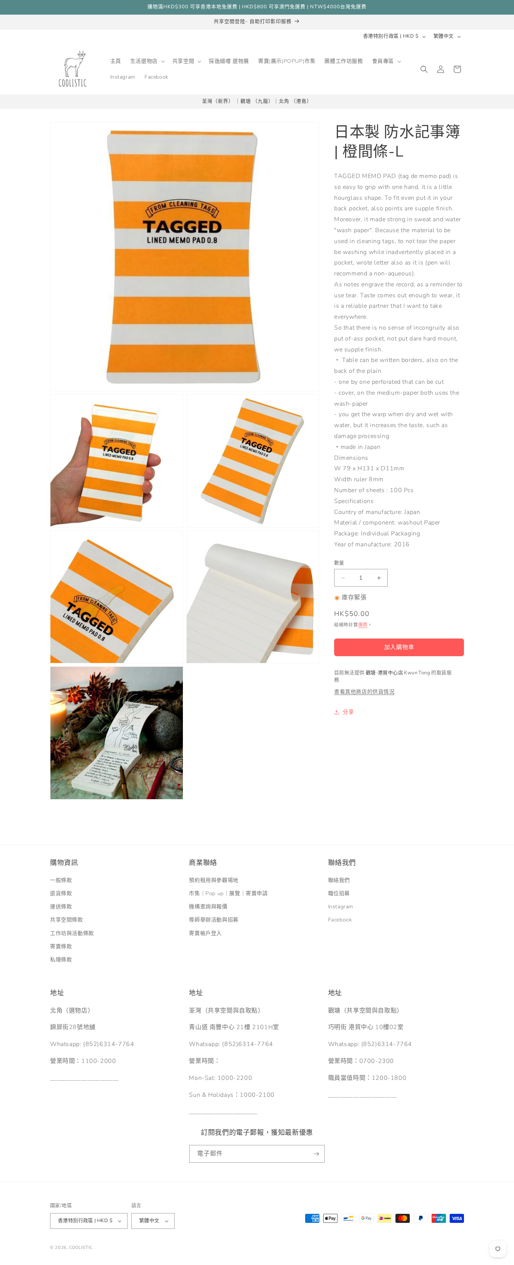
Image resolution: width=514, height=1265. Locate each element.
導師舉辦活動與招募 (213, 920)
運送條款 (61, 907)
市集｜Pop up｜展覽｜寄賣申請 (228, 893)
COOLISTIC (81, 1247)
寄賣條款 (61, 946)
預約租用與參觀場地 (213, 880)
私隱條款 (61, 959)
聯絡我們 (339, 880)
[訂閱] (316, 1154)
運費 (363, 625)
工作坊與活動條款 (72, 933)
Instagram (340, 907)
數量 (339, 563)
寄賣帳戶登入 (205, 933)
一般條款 (61, 880)
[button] (147, 61)
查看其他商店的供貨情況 (364, 691)
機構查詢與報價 (208, 907)
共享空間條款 (66, 920)
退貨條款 (61, 893)
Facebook (340, 920)
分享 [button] (348, 712)
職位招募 (339, 893)
